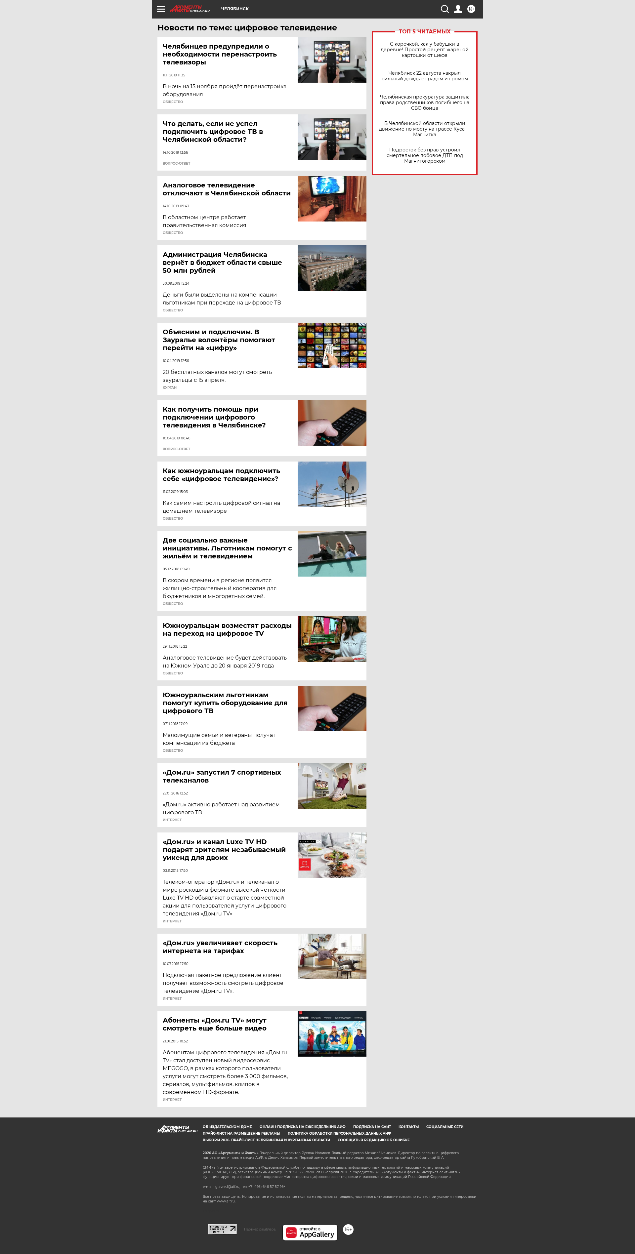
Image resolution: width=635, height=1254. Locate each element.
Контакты (409, 1127)
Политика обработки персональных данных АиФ (339, 1133)
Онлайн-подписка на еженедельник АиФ (303, 1127)
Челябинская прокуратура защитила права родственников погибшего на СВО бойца (425, 102)
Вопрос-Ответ (176, 163)
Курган (170, 387)
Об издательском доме (227, 1127)
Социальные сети (444, 1127)
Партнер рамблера (259, 1229)
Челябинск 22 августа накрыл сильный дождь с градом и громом (425, 76)
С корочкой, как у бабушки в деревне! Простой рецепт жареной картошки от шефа (425, 49)
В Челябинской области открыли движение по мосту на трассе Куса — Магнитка (425, 129)
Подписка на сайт (372, 1127)
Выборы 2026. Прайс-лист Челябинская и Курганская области (266, 1140)
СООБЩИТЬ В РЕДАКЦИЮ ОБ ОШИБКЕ (374, 1140)
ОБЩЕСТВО (173, 102)
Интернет (172, 820)
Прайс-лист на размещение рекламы (241, 1133)
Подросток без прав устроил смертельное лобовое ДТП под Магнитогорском (425, 155)
